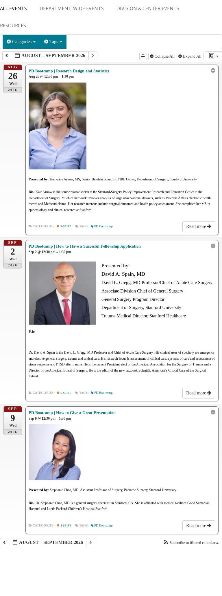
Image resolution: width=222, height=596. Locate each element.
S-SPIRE (65, 226)
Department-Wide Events (72, 8)
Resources (13, 25)
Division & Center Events (147, 8)
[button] (190, 542)
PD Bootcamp (103, 226)
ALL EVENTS (13, 8)
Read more (196, 226)
